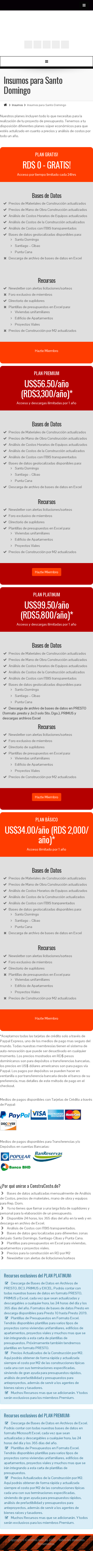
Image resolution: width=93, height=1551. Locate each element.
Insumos (17, 105)
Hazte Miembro (46, 350)
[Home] (6, 105)
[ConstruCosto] (46, 30)
